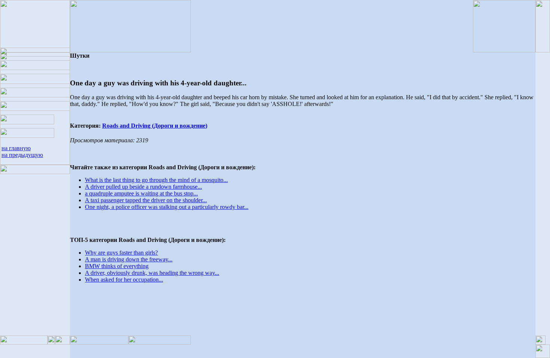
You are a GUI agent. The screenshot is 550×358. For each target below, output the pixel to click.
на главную (16, 148)
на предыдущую (22, 155)
